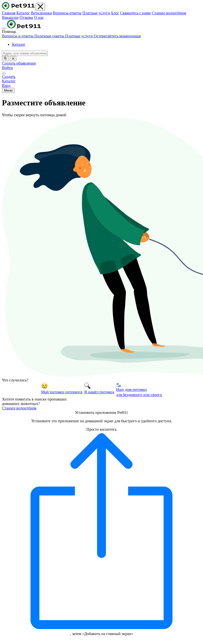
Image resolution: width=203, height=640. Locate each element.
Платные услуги (96, 13)
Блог (115, 13)
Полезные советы (49, 36)
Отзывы (26, 17)
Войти (7, 68)
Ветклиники (41, 13)
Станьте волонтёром (169, 13)
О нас (39, 17)
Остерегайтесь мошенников (117, 36)
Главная (8, 13)
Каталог (23, 13)
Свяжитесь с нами (135, 13)
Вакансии (10, 17)
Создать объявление (19, 63)
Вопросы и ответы (18, 36)
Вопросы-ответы (67, 13)
